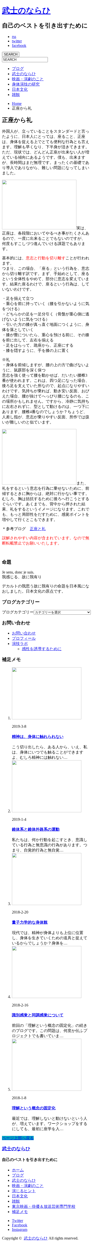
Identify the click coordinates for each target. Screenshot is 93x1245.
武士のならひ (26, 10)
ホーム (18, 1170)
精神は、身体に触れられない (37, 736)
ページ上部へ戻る (18, 1138)
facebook (19, 45)
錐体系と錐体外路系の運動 (36, 829)
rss (14, 36)
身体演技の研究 (26, 84)
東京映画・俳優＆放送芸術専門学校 (43, 1206)
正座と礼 (38, 529)
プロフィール (24, 638)
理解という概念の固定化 (34, 1108)
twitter (17, 41)
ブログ (18, 68)
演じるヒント (24, 1191)
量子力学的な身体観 (30, 922)
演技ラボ (20, 643)
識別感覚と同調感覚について (37, 1015)
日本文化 (20, 89)
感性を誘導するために (42, 649)
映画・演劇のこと (28, 79)
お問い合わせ (24, 633)
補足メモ (20, 1212)
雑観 (16, 94)
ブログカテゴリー (18, 612)
